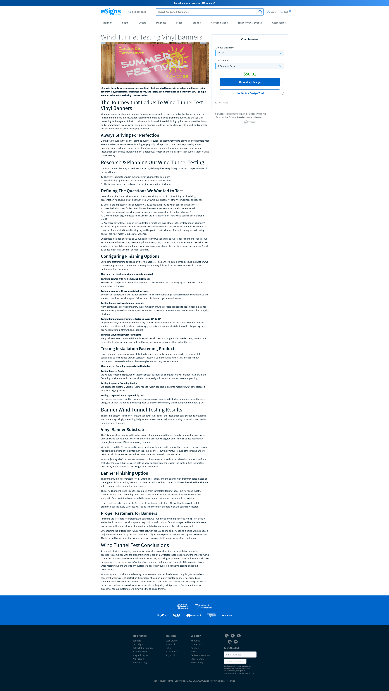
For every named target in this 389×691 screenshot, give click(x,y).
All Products (171, 651)
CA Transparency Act (201, 655)
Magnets (161, 22)
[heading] (155, 37)
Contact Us (196, 644)
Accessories (279, 22)
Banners (137, 640)
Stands (197, 22)
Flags (179, 22)
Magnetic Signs (140, 655)
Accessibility (197, 662)
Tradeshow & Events (250, 22)
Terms (194, 651)
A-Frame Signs (219, 22)
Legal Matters (197, 658)
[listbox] (249, 53)
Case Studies (172, 640)
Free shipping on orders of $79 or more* (194, 2)
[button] (260, 12)
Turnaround (222, 60)
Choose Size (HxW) (225, 47)
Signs (125, 22)
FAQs (168, 647)
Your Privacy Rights (163, 680)
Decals (142, 22)
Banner (107, 22)
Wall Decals (138, 658)
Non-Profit (170, 644)
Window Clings (140, 662)
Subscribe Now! (235, 661)
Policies (195, 647)
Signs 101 (170, 655)
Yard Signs (138, 644)
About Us (195, 640)
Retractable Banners (143, 647)
